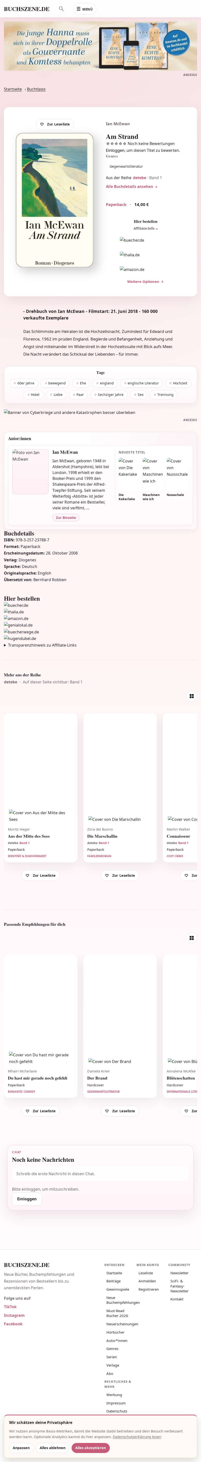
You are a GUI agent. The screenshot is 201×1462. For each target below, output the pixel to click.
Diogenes (27, 560)
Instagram (14, 1315)
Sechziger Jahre (111, 394)
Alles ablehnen (52, 1447)
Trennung (165, 394)
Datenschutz (116, 1411)
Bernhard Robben (49, 579)
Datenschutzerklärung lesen (137, 1436)
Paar (80, 394)
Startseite (13, 89)
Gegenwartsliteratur (126, 166)
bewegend (57, 383)
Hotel (35, 394)
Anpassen (21, 1447)
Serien (111, 1356)
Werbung (114, 1394)
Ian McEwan (118, 123)
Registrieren (148, 1289)
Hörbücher (115, 1332)
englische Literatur (143, 383)
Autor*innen (116, 1340)
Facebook (13, 1324)
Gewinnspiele (117, 1289)
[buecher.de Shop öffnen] (145, 240)
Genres (112, 1348)
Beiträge (113, 1280)
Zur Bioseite (66, 517)
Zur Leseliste (58, 124)
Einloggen (115, 150)
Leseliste (145, 1272)
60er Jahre (25, 383)
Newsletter (179, 1272)
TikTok (10, 1306)
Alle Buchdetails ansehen (129, 186)
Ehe (83, 383)
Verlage (112, 1365)
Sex (140, 394)
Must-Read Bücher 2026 (117, 1313)
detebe (139, 177)
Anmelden (147, 1280)
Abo (109, 1373)
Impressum (116, 1402)
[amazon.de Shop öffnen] (145, 269)
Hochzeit (180, 383)
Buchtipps (36, 89)
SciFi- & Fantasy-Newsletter (179, 1285)
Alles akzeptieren (90, 1447)
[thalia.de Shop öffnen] (145, 254)
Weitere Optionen (143, 281)
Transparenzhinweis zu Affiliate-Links (42, 645)
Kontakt (176, 1299)
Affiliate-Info (144, 228)
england (107, 383)
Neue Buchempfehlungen (119, 1300)
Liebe (58, 394)
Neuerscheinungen (119, 1323)
